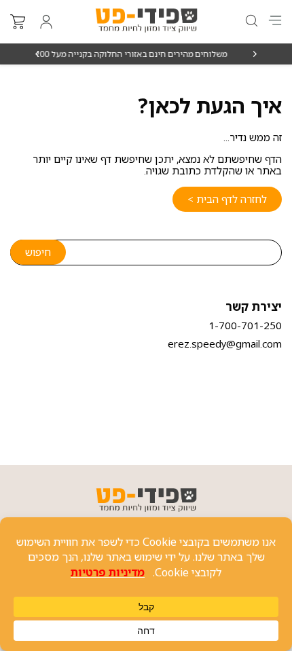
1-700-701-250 (245, 325)
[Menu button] (275, 20)
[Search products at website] (250, 20)
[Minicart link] (17, 21)
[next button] (38, 54)
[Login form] (46, 21)
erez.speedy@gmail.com (225, 343)
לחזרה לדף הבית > (227, 199)
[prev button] (254, 54)
